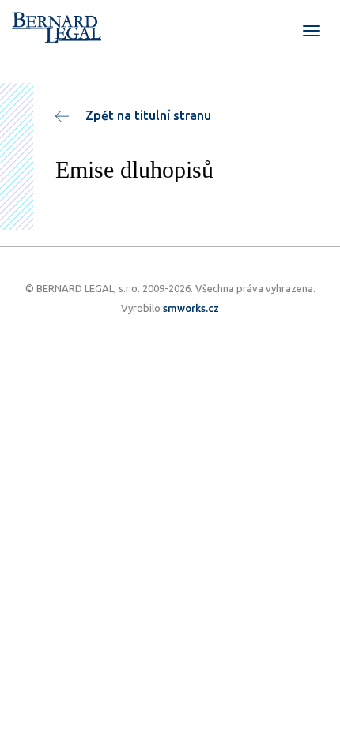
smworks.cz (191, 308)
